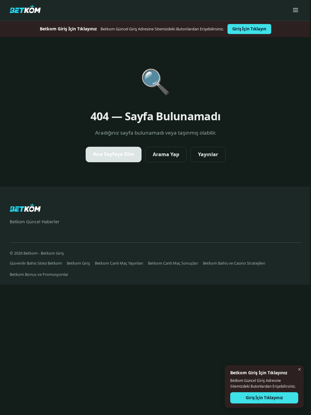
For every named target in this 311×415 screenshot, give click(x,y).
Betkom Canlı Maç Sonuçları (173, 263)
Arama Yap (166, 154)
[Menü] (295, 10)
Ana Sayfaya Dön (113, 154)
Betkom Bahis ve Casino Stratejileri (234, 263)
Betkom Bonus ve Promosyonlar (39, 274)
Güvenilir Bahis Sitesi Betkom (36, 263)
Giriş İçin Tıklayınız (264, 397)
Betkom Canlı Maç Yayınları (119, 263)
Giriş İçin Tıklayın (249, 29)
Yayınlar (208, 154)
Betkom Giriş (78, 263)
